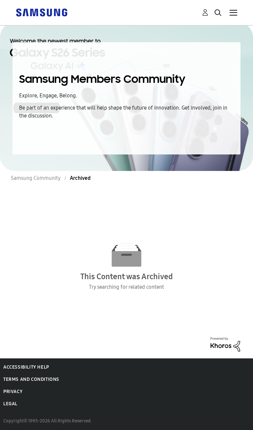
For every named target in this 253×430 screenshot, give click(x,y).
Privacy (12, 391)
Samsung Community (36, 178)
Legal (10, 404)
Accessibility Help (26, 367)
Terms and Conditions (31, 379)
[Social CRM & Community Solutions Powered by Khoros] (225, 344)
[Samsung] (41, 12)
